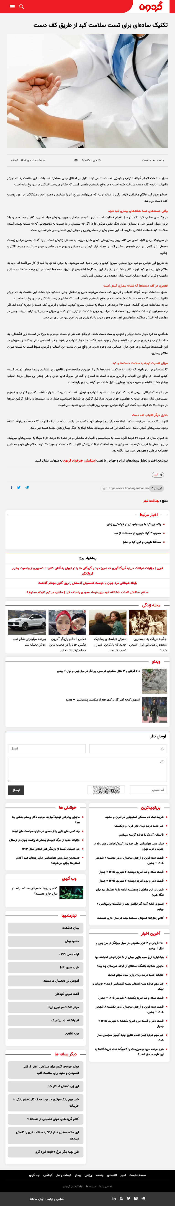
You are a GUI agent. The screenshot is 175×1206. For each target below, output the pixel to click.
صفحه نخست (137, 1175)
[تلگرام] (143, 1199)
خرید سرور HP (69, 967)
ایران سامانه (37, 1199)
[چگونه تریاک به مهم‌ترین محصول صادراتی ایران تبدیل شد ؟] (148, 622)
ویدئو (78, 1175)
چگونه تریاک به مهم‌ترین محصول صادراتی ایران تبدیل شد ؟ (148, 644)
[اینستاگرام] (136, 1199)
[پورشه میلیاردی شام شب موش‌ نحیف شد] (27, 622)
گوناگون (47, 1175)
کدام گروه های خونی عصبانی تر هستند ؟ (53, 1119)
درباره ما (91, 1186)
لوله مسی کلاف (69, 954)
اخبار (123, 1175)
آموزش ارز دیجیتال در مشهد (61, 980)
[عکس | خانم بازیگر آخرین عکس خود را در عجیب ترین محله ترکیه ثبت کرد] (67, 622)
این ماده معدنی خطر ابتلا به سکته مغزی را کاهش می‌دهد (47, 1135)
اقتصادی (112, 1175)
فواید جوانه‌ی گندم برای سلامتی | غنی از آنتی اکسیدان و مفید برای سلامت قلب (51, 1070)
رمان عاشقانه (70, 928)
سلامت (146, 160)
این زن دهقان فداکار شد (63, 1086)
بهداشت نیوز (151, 500)
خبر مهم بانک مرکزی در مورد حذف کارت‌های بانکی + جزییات (46, 1102)
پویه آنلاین (72, 1033)
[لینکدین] (114, 1199)
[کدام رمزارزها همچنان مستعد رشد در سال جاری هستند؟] (71, 892)
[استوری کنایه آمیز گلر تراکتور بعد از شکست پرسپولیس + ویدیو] (154, 710)
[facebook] (12, 487)
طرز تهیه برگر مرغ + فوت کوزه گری (57, 1152)
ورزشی (89, 1175)
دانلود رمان (72, 941)
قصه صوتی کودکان (67, 994)
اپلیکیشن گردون (72, 1186)
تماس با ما (105, 1186)
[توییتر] (128, 1199)
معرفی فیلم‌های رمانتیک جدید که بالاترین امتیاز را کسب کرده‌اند (109, 644)
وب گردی (34, 1175)
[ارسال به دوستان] (76, 160)
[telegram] (27, 487)
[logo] (151, 6)
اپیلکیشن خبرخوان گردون (79, 460)
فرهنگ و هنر (63, 1175)
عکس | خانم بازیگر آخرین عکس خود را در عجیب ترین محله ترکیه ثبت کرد (67, 644)
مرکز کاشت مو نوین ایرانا (63, 1007)
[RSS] (121, 1199)
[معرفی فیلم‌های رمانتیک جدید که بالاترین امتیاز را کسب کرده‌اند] (107, 622)
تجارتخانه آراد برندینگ (65, 1020)
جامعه (160, 160)
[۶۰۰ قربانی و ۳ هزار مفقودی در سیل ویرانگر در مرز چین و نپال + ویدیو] (154, 681)
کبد (156, 475)
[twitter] (19, 487)
